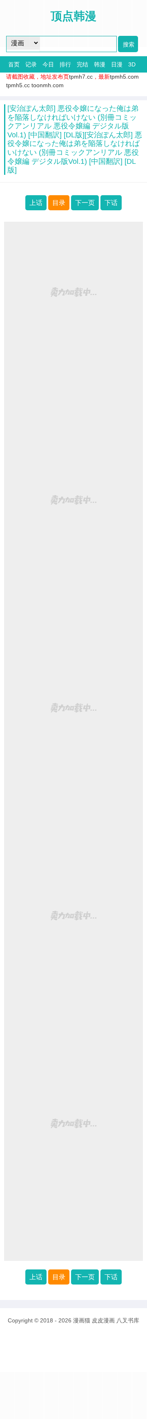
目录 (58, 202)
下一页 (85, 202)
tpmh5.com (124, 76)
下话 (111, 202)
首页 (14, 64)
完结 (82, 64)
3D (132, 64)
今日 (48, 64)
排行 (65, 64)
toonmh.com (47, 85)
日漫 (116, 64)
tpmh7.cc (81, 76)
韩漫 (99, 64)
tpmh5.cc (18, 85)
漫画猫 (81, 1320)
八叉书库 (127, 1320)
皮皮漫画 (103, 1320)
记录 (31, 64)
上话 (35, 202)
